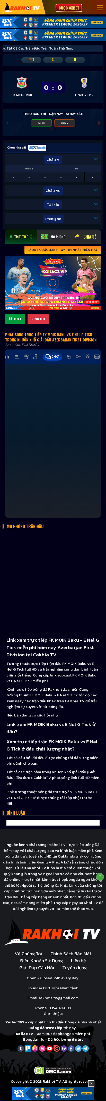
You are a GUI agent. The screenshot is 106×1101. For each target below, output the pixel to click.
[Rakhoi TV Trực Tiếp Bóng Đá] (22, 7)
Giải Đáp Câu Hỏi (36, 967)
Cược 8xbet (69, 8)
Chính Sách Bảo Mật (70, 953)
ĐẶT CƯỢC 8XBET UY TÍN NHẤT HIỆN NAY (64, 250)
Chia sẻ (89, 237)
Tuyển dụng (74, 967)
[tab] (21, 237)
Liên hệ (78, 960)
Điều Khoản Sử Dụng (41, 960)
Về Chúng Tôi (28, 953)
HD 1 (17, 318)
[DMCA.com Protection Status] (53, 1070)
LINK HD (38, 318)
